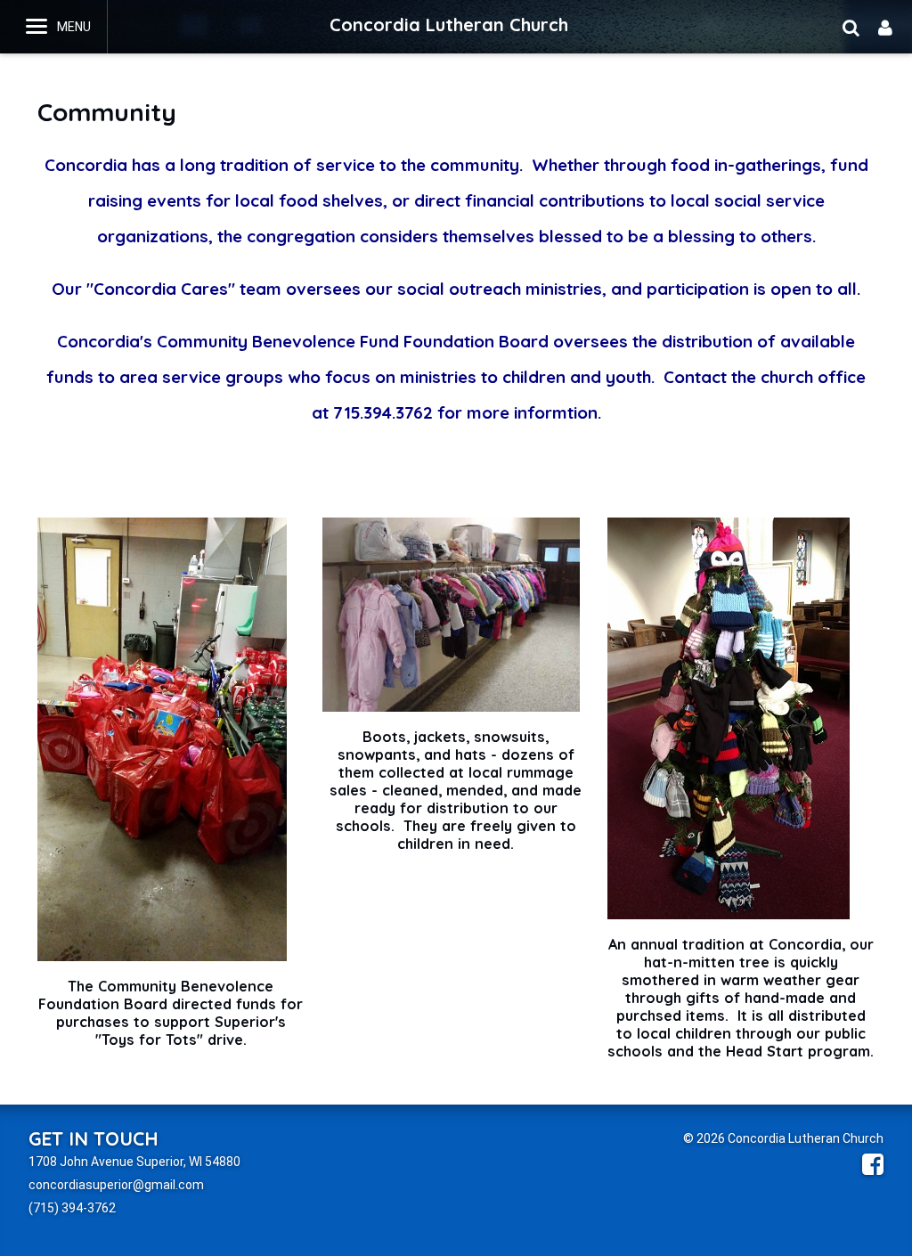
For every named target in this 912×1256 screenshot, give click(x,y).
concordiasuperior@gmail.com (116, 1185)
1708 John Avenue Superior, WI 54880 (134, 1161)
